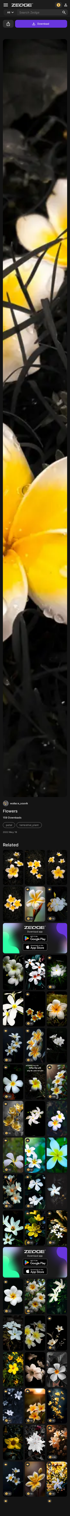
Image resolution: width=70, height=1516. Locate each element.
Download (43, 23)
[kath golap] (35, 1082)
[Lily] (35, 1369)
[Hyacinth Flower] (35, 1442)
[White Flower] (13, 972)
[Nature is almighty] (57, 1008)
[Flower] (35, 972)
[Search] (64, 12)
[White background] (13, 1228)
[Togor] (35, 1118)
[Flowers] (13, 867)
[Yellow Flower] (13, 1369)
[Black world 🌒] (57, 1045)
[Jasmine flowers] (35, 1333)
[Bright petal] (13, 1442)
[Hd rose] (57, 1296)
